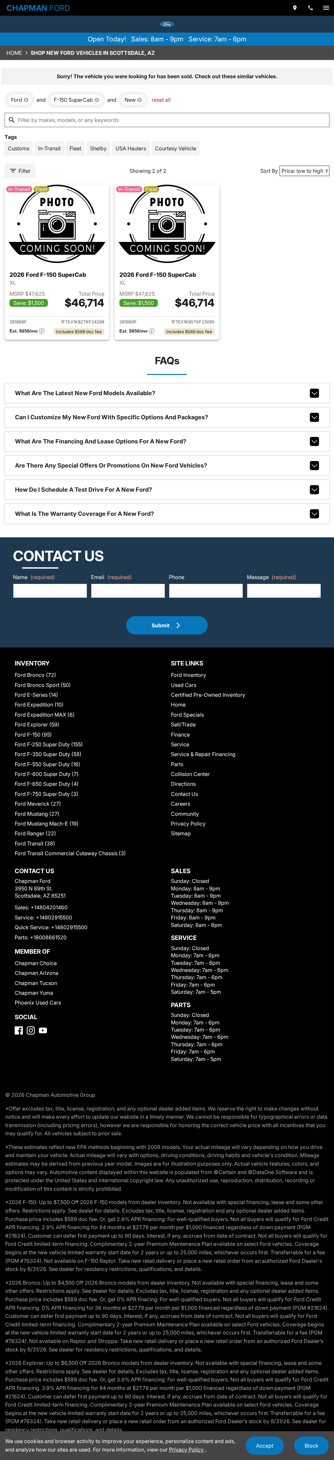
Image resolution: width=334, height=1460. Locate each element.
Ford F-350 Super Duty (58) (48, 754)
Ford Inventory (188, 675)
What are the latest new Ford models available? (85, 393)
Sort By (269, 171)
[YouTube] (43, 1030)
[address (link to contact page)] (295, 8)
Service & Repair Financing (203, 754)
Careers (180, 803)
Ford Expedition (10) (39, 704)
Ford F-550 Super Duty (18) (47, 764)
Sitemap (181, 833)
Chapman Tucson (36, 983)
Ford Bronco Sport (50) (43, 685)
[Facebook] (18, 1030)
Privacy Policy (188, 823)
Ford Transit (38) (35, 843)
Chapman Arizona (36, 973)
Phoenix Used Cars (38, 1002)
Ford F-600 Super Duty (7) (47, 774)
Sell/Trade (183, 724)
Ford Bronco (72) (35, 675)
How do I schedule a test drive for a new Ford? (83, 489)
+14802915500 (54, 917)
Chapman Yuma (34, 993)
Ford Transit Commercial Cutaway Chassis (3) (70, 853)
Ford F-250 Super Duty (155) (49, 744)
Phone (176, 577)
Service (180, 744)
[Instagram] (30, 1030)
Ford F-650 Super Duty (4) (47, 784)
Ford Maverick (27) (38, 803)
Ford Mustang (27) (37, 814)
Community (185, 814)
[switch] (326, 8)
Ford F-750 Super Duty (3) (46, 794)
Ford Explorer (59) (37, 724)
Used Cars (183, 685)
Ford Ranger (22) (35, 833)
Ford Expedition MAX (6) (45, 714)
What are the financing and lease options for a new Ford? (100, 441)
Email (111, 577)
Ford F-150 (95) (33, 734)
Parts (177, 764)
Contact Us (184, 794)
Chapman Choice (36, 963)
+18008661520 (48, 937)
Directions (183, 784)
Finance (180, 734)
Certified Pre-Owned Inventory (208, 695)
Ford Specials (187, 714)
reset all (161, 100)
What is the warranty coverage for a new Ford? (84, 513)
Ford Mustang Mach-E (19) (47, 823)
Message (271, 577)
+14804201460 (49, 907)
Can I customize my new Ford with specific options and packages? (111, 417)
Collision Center (190, 774)
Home (14, 53)
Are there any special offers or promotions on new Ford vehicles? (111, 465)
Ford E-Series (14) (36, 695)
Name (34, 577)
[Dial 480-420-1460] (310, 8)
